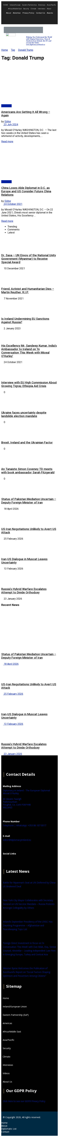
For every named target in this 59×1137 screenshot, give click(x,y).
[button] (53, 30)
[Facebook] (7, 861)
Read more (7, 141)
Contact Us (40, 13)
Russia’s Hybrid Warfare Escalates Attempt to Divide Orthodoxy (24, 590)
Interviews (41, 9)
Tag (13, 50)
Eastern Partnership (29, 5)
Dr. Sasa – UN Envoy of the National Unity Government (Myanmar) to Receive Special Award (28, 259)
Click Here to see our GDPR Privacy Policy (24, 1101)
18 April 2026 (11, 663)
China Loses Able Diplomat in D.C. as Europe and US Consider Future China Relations (26, 191)
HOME (5, 5)
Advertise (17, 13)
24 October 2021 (12, 204)
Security (26, 9)
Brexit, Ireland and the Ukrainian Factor (27, 442)
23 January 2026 (12, 753)
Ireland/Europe (15, 5)
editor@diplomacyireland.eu (17, 839)
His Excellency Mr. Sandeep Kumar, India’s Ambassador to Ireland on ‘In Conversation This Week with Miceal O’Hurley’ (29, 351)
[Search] (46, 30)
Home (4, 50)
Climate (33, 9)
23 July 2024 (10, 124)
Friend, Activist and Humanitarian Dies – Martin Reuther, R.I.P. (27, 290)
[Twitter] (30, 19)
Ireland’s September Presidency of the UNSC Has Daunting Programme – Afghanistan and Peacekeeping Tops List (28, 925)
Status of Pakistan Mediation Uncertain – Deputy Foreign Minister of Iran (28, 500)
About (49, 9)
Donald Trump (25, 50)
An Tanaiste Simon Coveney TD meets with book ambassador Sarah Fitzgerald (27, 470)
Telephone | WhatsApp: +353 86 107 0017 (24, 825)
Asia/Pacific (51, 5)
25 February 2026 (13, 693)
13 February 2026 (13, 723)
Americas (41, 5)
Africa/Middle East (15, 9)
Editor (8, 121)
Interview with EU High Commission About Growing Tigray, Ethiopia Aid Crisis (29, 384)
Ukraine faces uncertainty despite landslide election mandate (23, 414)
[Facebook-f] (21, 19)
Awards (50, 13)
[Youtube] (38, 19)
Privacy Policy (28, 13)
